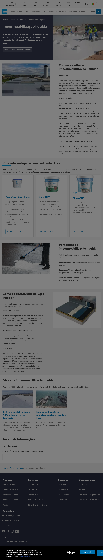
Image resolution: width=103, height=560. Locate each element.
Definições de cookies (71, 552)
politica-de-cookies (25, 556)
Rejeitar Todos (88, 552)
